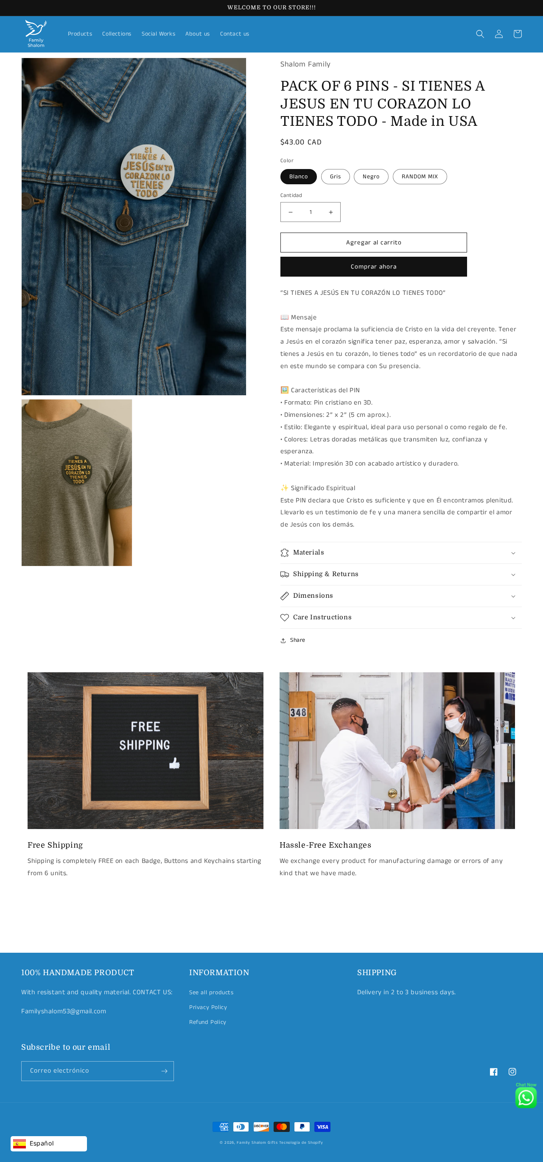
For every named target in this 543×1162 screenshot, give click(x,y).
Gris (335, 176)
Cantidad (291, 195)
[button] (480, 34)
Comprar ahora (374, 266)
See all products (211, 992)
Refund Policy (208, 1022)
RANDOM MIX (420, 176)
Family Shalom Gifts (257, 1142)
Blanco (298, 176)
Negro (371, 176)
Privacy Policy (208, 1007)
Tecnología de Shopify (301, 1142)
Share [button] (297, 640)
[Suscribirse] (164, 1071)
